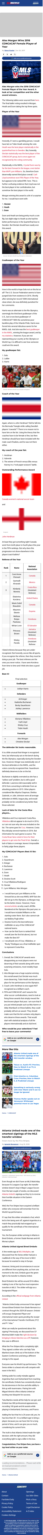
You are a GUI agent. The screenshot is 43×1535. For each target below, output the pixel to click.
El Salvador (32, 625)
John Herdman (8, 537)
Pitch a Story (31, 1499)
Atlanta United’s (8, 1194)
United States (32, 598)
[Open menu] (3, 3)
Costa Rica (32, 587)
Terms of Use (31, 1503)
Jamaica (32, 629)
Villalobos (6, 821)
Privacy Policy (7, 1503)
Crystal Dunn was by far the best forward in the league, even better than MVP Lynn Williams (21, 168)
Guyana (32, 611)
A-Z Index (30, 1511)
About (4, 1492)
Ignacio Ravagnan (11, 1144)
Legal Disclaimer (33, 1507)
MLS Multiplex (25, 1252)
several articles (11, 906)
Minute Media (12, 1520)
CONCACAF (12, 1113)
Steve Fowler (9, 50)
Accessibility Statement (11, 1511)
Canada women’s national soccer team (18, 499)
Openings (30, 1492)
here (37, 100)
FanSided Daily (8, 1499)
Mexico (32, 582)
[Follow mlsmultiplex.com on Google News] (37, 1039)
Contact (5, 1496)
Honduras (32, 619)
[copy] (14, 54)
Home (4, 1113)
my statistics (7, 336)
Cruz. (23, 827)
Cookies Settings (9, 1515)
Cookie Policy (7, 1507)
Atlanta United (13, 1475)
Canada (32, 576)
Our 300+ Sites (32, 1496)
